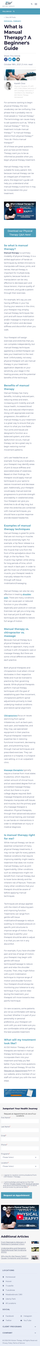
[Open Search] (32, 4)
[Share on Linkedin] (14, 59)
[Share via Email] (18, 59)
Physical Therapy (12, 21)
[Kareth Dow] (8, 86)
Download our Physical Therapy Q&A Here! (20, 232)
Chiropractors (10, 715)
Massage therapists (13, 770)
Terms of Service (32, 1184)
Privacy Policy (15, 1184)
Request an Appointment (15, 1071)
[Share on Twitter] (10, 59)
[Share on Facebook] (6, 59)
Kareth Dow (19, 83)
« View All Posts (10, 17)
